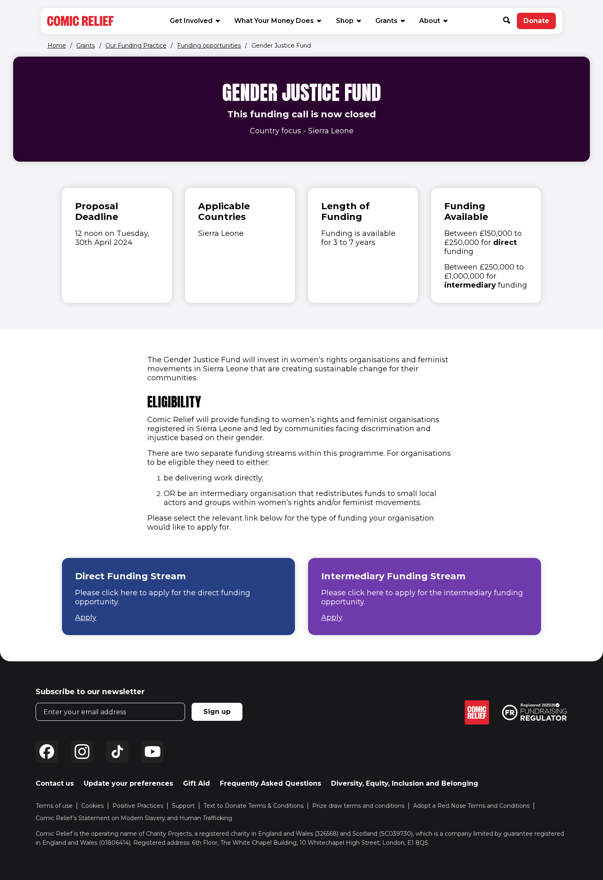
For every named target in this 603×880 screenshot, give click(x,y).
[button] (510, 20)
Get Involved (191, 21)
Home (57, 45)
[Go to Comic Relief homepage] (80, 20)
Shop (348, 20)
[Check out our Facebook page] (47, 752)
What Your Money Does (274, 21)
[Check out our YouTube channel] (153, 752)
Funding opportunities (209, 45)
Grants (386, 21)
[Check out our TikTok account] (117, 752)
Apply (85, 617)
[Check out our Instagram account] (82, 752)
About (429, 21)
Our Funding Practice (136, 45)
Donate (539, 23)
